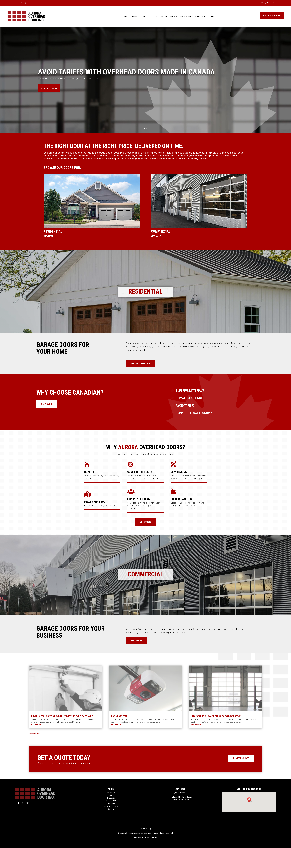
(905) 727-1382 (268, 2)
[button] (249, 799)
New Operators (119, 715)
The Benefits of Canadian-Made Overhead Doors (216, 715)
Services (134, 16)
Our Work (174, 16)
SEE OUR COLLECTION (140, 363)
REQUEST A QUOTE (271, 15)
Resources (199, 16)
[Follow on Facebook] (16, 3)
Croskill (164, 16)
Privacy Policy (145, 829)
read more (36, 724)
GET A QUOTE (46, 404)
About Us (111, 793)
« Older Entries (35, 733)
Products (143, 16)
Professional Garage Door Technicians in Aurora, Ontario (62, 715)
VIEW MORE (48, 236)
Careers (111, 809)
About (125, 16)
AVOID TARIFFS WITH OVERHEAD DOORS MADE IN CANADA (126, 72)
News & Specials (186, 16)
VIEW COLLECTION (49, 88)
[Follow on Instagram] (21, 3)
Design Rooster (150, 837)
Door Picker (154, 16)
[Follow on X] (25, 3)
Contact (211, 16)
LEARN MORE (136, 640)
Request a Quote (241, 758)
